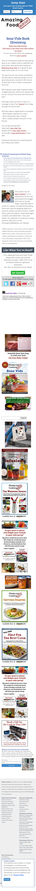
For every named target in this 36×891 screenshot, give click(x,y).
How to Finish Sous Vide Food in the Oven (14, 176)
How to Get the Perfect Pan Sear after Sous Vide (16, 178)
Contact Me (22, 811)
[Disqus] (18, 311)
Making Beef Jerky (6, 814)
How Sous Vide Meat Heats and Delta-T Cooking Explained (18, 164)
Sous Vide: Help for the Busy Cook (25, 834)
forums (21, 104)
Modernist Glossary (7, 812)
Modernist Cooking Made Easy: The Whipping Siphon (26, 829)
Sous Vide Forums (19, 131)
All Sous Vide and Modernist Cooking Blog (15, 182)
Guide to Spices (6, 818)
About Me (21, 807)
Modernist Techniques (8, 801)
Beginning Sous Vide (9, 68)
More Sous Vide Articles (18, 46)
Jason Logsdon (21, 56)
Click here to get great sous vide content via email (18, 49)
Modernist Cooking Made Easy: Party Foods (26, 822)
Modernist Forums (24, 801)
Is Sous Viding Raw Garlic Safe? (11, 162)
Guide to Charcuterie (7, 820)
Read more (28, 53)
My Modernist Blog (24, 799)
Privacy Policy (19, 875)
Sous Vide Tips (15, 128)
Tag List (4, 822)
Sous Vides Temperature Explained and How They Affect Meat (18, 169)
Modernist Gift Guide (7, 810)
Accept (7, 879)
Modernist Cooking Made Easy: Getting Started (26, 816)
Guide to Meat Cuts (7, 816)
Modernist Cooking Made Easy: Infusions (26, 819)
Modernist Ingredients (7, 803)
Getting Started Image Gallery (25, 842)
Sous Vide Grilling (24, 837)
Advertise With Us (24, 809)
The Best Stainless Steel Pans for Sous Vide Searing (17, 160)
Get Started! (18, 272)
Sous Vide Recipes (18, 133)
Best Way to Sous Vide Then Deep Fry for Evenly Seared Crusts (18, 166)
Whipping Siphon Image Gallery (25, 850)
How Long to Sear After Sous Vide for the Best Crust (17, 180)
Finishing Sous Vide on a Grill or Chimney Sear (15, 174)
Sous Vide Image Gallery (25, 845)
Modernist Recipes (7, 799)
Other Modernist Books (25, 852)
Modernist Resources (7, 809)
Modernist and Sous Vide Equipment (8, 806)
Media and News (23, 805)
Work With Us (22, 803)
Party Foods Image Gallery (26, 847)
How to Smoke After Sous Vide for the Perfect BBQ (16, 172)
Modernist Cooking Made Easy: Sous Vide (26, 826)
